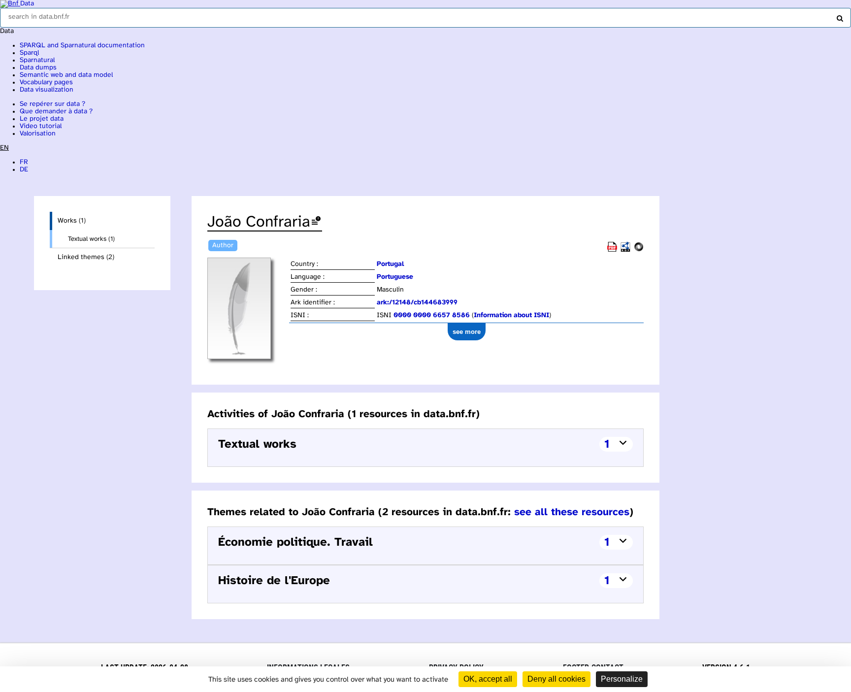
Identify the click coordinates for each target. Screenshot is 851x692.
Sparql (29, 53)
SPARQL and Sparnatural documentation (82, 45)
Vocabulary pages (46, 82)
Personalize (622, 679)
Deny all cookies (556, 679)
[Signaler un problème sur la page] (316, 222)
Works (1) (72, 221)
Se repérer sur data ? (52, 104)
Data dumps (38, 67)
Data (27, 3)
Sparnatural (37, 60)
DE (24, 169)
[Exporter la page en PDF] (612, 250)
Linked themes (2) (86, 257)
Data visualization (46, 90)
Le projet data (42, 119)
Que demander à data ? (56, 111)
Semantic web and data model (66, 75)
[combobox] (425, 18)
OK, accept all (487, 679)
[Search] (839, 16)
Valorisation (38, 133)
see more (467, 331)
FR (24, 162)
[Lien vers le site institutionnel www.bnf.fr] (10, 3)
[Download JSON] (639, 250)
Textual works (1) (91, 238)
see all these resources (571, 512)
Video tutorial (41, 126)
